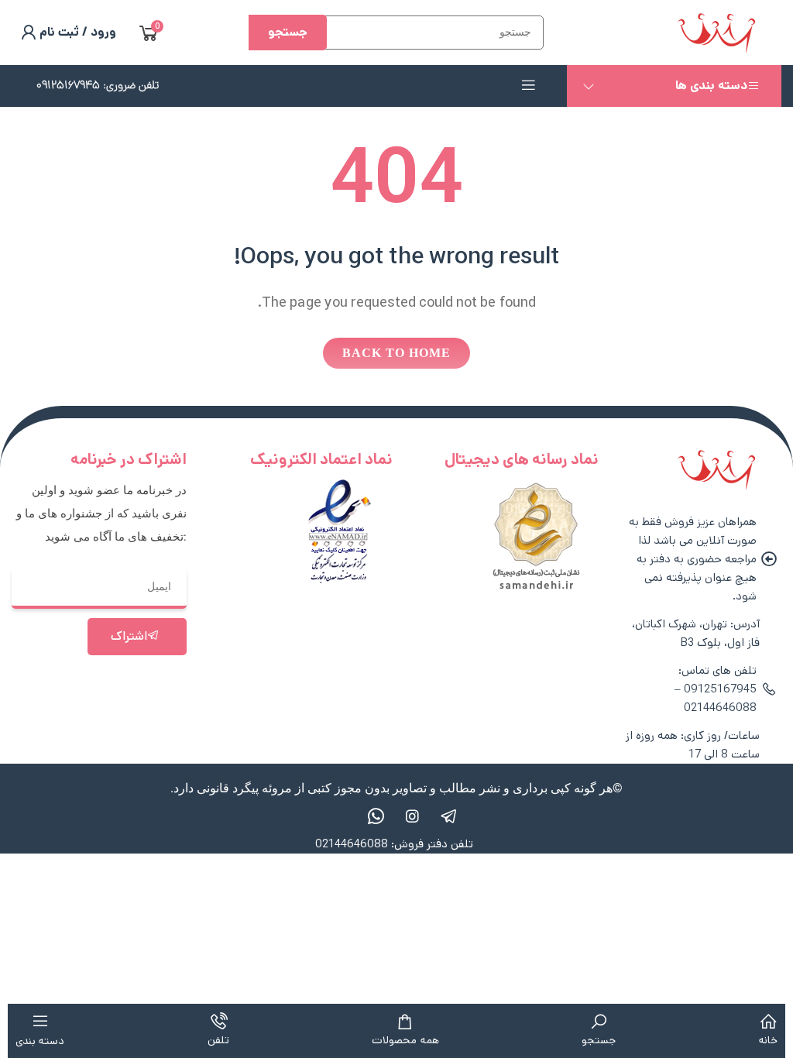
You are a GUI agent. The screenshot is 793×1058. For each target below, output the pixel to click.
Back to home (396, 352)
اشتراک (129, 636)
